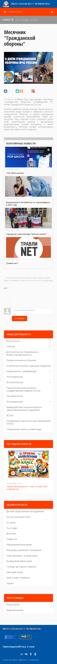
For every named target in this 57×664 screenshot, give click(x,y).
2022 (18, 20)
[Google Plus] (37, 91)
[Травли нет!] (28, 250)
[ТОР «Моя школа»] (28, 160)
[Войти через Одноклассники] (14, 305)
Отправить (20, 318)
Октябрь (25, 20)
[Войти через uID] (14, 293)
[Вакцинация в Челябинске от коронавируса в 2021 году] (28, 191)
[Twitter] (17, 91)
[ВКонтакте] (9, 91)
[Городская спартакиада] (28, 221)
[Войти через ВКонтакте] (14, 297)
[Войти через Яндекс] (14, 301)
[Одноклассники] (25, 91)
